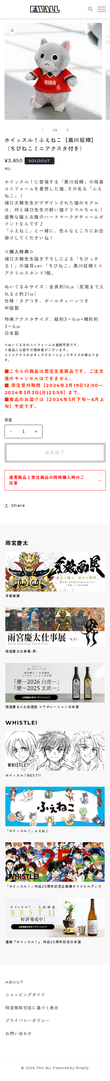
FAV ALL (44, 1068)
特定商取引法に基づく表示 (32, 1007)
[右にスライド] (67, 130)
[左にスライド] (43, 130)
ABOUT (14, 982)
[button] (90, 9)
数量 (8, 420)
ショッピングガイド (25, 994)
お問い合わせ (18, 1033)
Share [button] (18, 505)
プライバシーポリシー (27, 1020)
